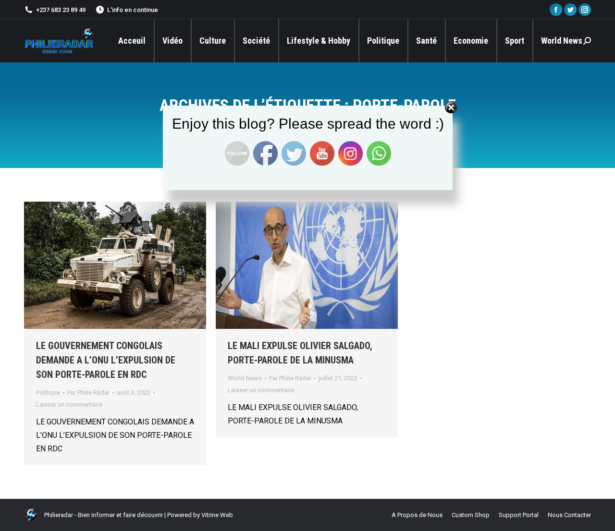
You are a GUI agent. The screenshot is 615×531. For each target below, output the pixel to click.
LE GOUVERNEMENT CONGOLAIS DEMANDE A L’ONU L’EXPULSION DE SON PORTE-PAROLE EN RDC (105, 360)
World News (245, 378)
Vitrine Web (217, 515)
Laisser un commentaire (69, 404)
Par (88, 392)
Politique (48, 392)
